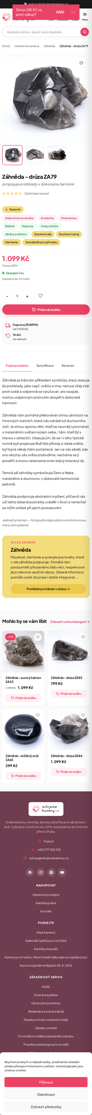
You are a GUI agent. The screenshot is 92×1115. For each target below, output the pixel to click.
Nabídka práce (46, 903)
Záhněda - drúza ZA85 (66, 678)
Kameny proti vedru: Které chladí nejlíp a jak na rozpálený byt (45, 957)
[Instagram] (40, 872)
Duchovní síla (43, 234)
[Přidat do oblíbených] (81, 63)
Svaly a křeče (50, 226)
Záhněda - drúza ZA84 (66, 756)
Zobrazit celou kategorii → (70, 622)
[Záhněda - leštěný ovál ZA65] (23, 730)
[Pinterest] (51, 872)
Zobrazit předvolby (46, 1107)
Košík (46, 986)
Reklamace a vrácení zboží (46, 1011)
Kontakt (46, 911)
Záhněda (49, 46)
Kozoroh (13, 209)
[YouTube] (62, 872)
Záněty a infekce (16, 234)
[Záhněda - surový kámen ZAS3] (23, 651)
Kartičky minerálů (46, 949)
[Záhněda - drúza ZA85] (69, 651)
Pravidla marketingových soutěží (46, 1044)
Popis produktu (17, 365)
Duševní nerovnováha (19, 218)
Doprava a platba (46, 995)
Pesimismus (69, 218)
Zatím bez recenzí (37, 193)
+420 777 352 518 (49, 849)
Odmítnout (46, 1094)
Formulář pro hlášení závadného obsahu (46, 1036)
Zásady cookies (46, 1028)
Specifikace (45, 365)
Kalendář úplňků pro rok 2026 (46, 940)
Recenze (68, 365)
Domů (6, 46)
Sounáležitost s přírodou (41, 242)
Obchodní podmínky (46, 1003)
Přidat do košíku (49, 310)
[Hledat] (84, 32)
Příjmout (46, 1082)
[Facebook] (30, 872)
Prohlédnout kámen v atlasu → (48, 589)
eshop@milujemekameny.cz (48, 4)
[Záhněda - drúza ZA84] (69, 730)
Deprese (27, 226)
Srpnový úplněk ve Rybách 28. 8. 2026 (46, 965)
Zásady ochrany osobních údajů (46, 1019)
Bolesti (10, 226)
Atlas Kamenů (45, 932)
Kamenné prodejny (46, 895)
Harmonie (11, 242)
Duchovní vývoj (69, 234)
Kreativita (47, 218)
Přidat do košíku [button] (25, 698)
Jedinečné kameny (27, 46)
